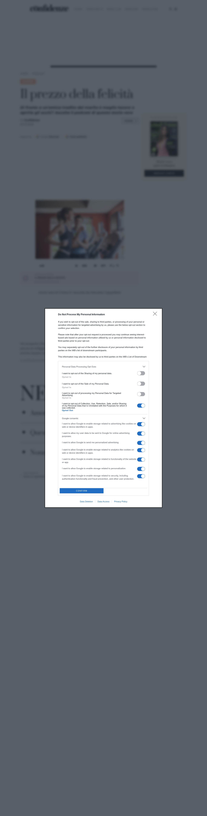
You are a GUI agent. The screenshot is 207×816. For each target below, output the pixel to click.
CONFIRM (81, 491)
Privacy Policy (120, 501)
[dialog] (103, 408)
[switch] (141, 373)
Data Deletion (86, 501)
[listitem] (103, 366)
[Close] (156, 315)
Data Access (103, 501)
